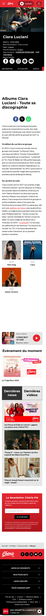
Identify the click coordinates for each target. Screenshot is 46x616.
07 (13, 42)
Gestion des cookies (22, 604)
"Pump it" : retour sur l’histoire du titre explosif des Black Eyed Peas (21, 453)
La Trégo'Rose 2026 (10, 380)
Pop (37, 52)
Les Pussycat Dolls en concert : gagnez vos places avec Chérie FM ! (21, 426)
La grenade (23, 222)
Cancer (11, 47)
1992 (17, 42)
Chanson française (25, 52)
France (20, 50)
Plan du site (9, 597)
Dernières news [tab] (12, 393)
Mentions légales (32, 597)
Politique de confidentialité (16, 602)
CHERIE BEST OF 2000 (22, 338)
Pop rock (7, 55)
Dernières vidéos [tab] (32, 393)
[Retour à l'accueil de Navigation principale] (10, 3)
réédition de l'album (17, 208)
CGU (14, 599)
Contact (20, 597)
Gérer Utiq (34, 602)
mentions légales (9, 528)
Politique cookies (25, 599)
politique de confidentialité (23, 528)
